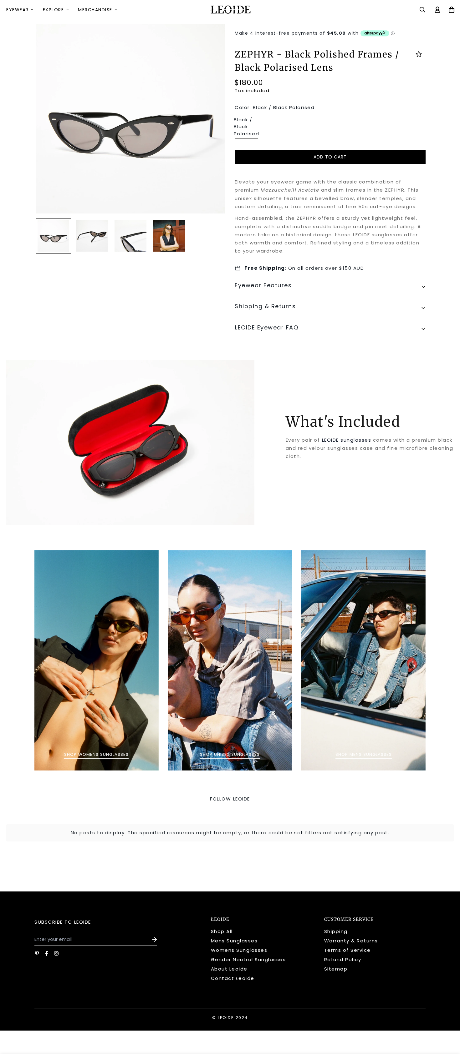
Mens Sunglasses (234, 940)
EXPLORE (53, 10)
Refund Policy (342, 959)
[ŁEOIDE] (230, 9)
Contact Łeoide (232, 978)
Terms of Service (347, 950)
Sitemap (336, 969)
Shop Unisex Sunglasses (230, 754)
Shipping (336, 931)
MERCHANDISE (95, 10)
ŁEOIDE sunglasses (347, 440)
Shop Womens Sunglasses (96, 754)
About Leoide (229, 969)
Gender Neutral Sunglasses (248, 959)
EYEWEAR (17, 10)
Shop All (222, 931)
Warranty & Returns (351, 940)
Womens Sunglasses (239, 950)
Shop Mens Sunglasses (363, 754)
